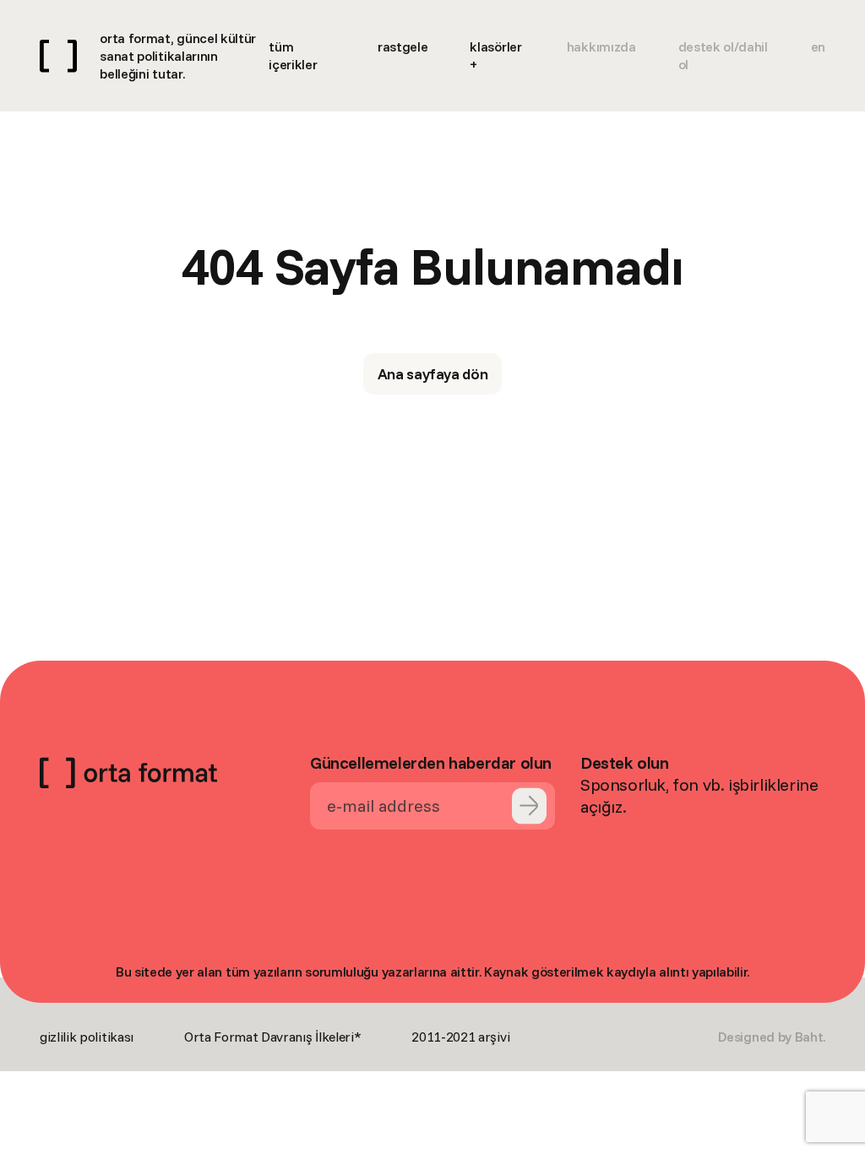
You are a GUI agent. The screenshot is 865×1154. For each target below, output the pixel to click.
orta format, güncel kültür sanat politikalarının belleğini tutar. (178, 56)
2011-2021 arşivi (460, 1036)
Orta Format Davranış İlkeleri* (272, 1036)
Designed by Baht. (771, 1036)
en (818, 46)
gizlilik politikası (86, 1036)
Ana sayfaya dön (433, 374)
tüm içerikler (293, 55)
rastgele (402, 46)
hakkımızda (601, 46)
